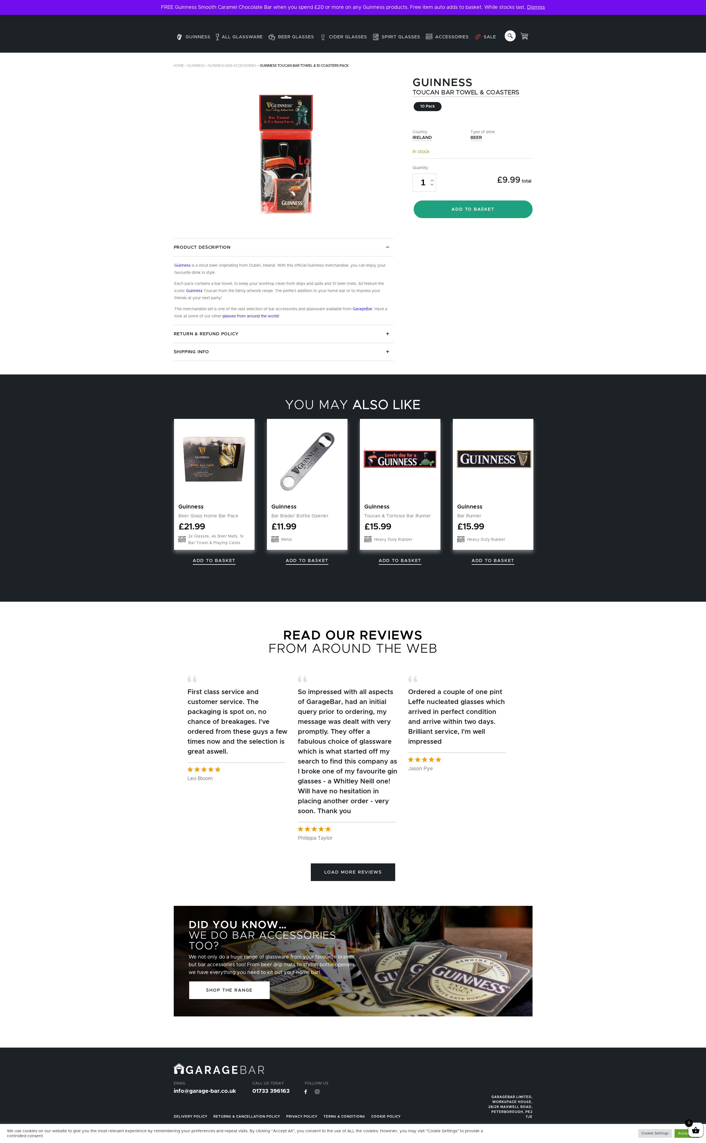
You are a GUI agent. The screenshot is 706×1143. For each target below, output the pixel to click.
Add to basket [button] (214, 560)
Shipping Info (191, 352)
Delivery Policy (190, 1116)
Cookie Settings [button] (654, 1133)
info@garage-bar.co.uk (205, 1091)
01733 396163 (271, 1091)
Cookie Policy (386, 1116)
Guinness (196, 65)
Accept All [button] (687, 1133)
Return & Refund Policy (206, 334)
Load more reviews (353, 872)
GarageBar (362, 309)
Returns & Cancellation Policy (246, 1116)
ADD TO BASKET (472, 209)
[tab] (283, 281)
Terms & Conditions (344, 1116)
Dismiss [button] (536, 7)
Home (179, 65)
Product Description (202, 247)
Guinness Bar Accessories (232, 65)
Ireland (422, 137)
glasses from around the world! (250, 316)
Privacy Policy (301, 1116)
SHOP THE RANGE (229, 990)
